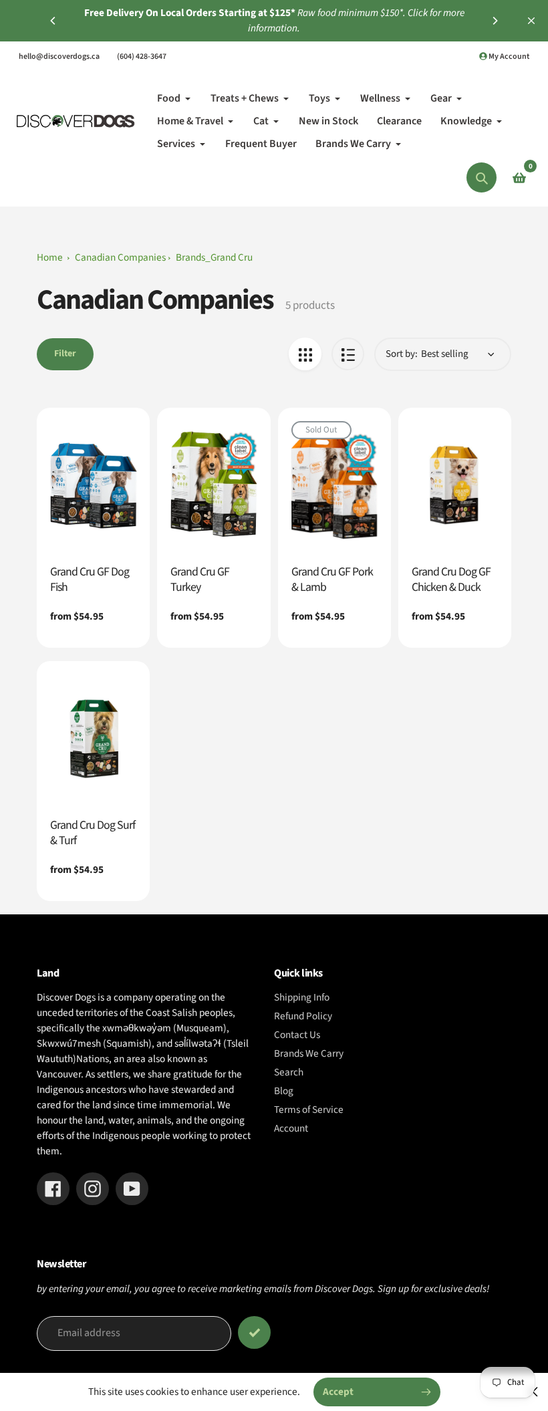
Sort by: (402, 354)
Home (50, 257)
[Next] (494, 20)
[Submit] (254, 1332)
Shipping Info (301, 997)
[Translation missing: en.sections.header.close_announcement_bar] (531, 20)
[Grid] (305, 354)
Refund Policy (303, 1016)
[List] (347, 354)
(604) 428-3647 (141, 56)
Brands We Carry (309, 1053)
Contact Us (297, 1034)
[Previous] (53, 20)
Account (291, 1128)
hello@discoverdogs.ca (59, 56)
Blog (283, 1090)
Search (288, 1072)
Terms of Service (309, 1109)
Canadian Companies (120, 257)
